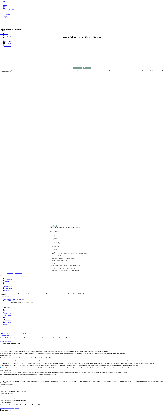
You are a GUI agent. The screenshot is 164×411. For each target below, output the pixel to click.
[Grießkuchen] (39, 66)
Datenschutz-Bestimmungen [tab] (5, 402)
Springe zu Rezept (78, 67)
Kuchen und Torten (4, 34)
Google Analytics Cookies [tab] (5, 370)
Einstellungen (8, 341)
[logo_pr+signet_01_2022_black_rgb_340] (11, 31)
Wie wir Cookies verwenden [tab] (6, 349)
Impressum (3, 339)
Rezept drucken (88, 67)
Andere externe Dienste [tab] (5, 379)
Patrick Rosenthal (18, 273)
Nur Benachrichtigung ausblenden (18, 341)
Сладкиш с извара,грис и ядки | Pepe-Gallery (12, 299)
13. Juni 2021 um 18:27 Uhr (8, 300)
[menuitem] (83, 1)
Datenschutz (2, 406)
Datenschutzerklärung (14, 339)
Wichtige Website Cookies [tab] (5, 355)
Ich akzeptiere (3, 341)
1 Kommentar (10, 273)
